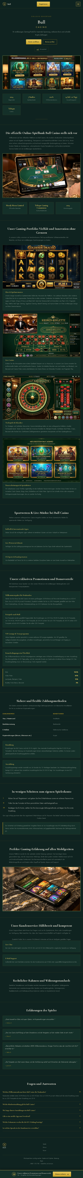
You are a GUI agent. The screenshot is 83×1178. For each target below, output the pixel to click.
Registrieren (43, 4)
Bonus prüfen (50, 42)
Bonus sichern (60, 1174)
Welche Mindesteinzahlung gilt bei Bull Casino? (19, 1104)
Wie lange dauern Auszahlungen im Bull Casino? (19, 1110)
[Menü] (78, 4)
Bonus (44, 1147)
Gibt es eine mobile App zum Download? (16, 1116)
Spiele (44, 1144)
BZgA (41, 1161)
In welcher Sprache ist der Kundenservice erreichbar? (21, 1128)
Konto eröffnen (33, 42)
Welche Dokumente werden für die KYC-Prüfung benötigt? (23, 1122)
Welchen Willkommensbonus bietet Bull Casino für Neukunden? (24, 1092)
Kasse (44, 1150)
